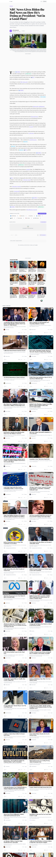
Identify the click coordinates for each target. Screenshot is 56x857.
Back (11, 1)
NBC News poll (23, 82)
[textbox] (28, 241)
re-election (31, 133)
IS (10, 30)
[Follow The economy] (23, 218)
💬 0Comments (43, 235)
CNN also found (27, 180)
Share (45, 1)
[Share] (21, 332)
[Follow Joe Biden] (42, 216)
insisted (28, 169)
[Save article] (41, 1)
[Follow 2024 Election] (17, 216)
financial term (34, 116)
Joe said (31, 126)
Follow (24, 30)
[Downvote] (10, 235)
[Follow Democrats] (26, 216)
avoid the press (33, 139)
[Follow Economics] (34, 216)
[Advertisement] (28, 62)
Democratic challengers (39, 106)
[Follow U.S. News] (31, 218)
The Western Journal (32, 209)
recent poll (16, 191)
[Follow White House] (40, 218)
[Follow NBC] (14, 218)
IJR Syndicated (16, 30)
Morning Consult (16, 186)
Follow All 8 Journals (42, 213)
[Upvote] (13, 235)
